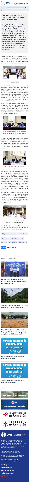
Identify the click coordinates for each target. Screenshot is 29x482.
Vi (25, 7)
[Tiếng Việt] (14, 3)
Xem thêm (3, 387)
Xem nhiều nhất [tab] (12, 258)
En (27, 7)
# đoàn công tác (12, 242)
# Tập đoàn (4, 238)
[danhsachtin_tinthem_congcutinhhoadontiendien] (14, 404)
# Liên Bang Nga (22, 242)
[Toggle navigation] (2, 8)
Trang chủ (3, 10)
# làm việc (4, 242)
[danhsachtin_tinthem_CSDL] (14, 423)
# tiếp (22, 238)
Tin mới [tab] (3, 258)
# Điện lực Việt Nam (14, 238)
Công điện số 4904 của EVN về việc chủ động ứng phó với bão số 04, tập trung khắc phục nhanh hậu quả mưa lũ (14, 332)
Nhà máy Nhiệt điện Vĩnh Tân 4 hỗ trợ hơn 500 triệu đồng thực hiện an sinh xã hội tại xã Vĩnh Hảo (14, 281)
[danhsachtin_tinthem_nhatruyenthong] (14, 414)
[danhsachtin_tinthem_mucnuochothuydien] (14, 394)
